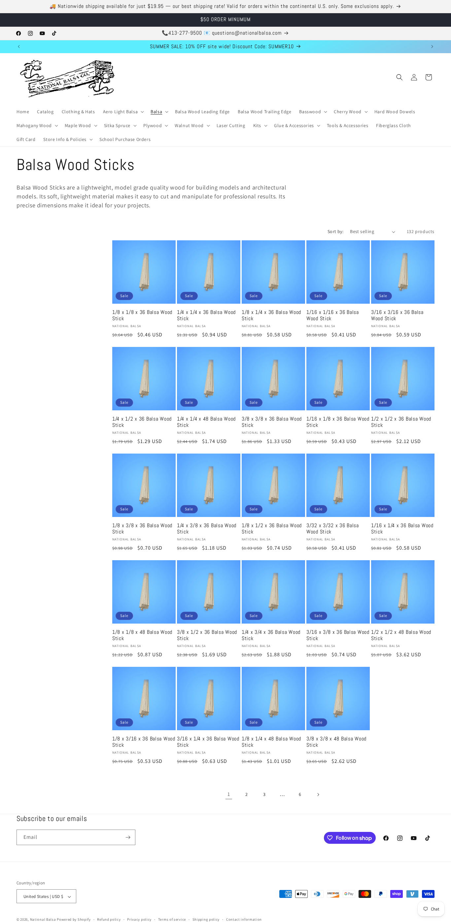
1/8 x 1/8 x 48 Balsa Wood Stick (142, 635)
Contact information (244, 919)
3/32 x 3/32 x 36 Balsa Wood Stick (332, 529)
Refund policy (109, 919)
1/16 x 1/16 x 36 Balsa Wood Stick (332, 315)
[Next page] (318, 794)
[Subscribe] (128, 837)
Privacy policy (139, 919)
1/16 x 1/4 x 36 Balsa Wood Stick (402, 529)
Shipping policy (206, 919)
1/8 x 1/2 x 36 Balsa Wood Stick (272, 529)
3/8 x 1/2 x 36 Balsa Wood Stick (207, 635)
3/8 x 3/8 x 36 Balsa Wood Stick (272, 422)
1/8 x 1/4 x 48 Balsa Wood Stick (271, 742)
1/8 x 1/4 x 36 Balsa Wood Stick (271, 315)
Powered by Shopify (74, 919)
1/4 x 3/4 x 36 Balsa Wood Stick (271, 635)
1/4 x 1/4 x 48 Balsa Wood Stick (206, 422)
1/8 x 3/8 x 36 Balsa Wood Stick (142, 529)
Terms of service (172, 919)
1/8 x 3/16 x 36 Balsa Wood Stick (143, 742)
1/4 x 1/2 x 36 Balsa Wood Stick (142, 422)
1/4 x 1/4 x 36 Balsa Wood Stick (206, 315)
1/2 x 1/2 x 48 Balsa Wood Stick (401, 635)
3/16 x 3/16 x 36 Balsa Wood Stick (397, 315)
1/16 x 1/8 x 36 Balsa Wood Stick (337, 422)
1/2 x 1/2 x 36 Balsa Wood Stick (401, 422)
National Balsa (43, 919)
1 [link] (228, 794)
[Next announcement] (432, 46)
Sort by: (335, 231)
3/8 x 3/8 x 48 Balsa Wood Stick (336, 742)
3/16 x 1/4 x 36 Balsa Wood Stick (208, 742)
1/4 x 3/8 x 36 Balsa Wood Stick (206, 529)
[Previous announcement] (19, 46)
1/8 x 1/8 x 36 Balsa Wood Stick (142, 315)
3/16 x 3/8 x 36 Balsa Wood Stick (337, 635)
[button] (123, 112)
